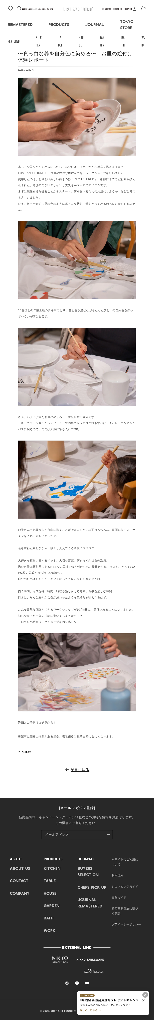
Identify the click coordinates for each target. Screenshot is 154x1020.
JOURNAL (94, 24)
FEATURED (14, 40)
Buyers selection (88, 871)
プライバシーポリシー (126, 924)
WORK (50, 930)
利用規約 (118, 875)
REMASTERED (20, 24)
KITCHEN (52, 868)
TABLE (50, 880)
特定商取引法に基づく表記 (125, 910)
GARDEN (52, 905)
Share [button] (27, 752)
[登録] (108, 834)
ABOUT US (20, 868)
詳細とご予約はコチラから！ (37, 722)
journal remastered (90, 902)
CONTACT (19, 880)
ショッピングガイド (125, 886)
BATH (49, 917)
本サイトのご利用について (125, 861)
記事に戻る (80, 769)
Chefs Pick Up (92, 887)
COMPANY (20, 893)
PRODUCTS (59, 24)
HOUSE (50, 893)
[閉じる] (145, 995)
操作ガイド (119, 897)
